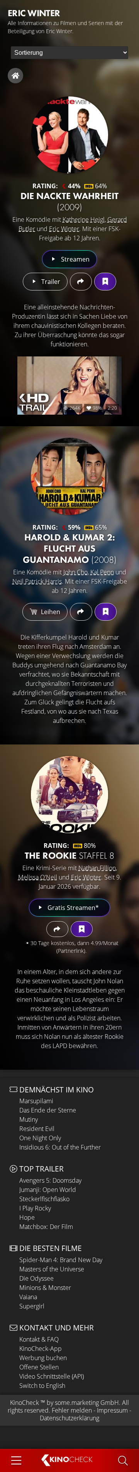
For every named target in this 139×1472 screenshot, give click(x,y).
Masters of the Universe (51, 1269)
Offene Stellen (39, 1367)
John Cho (75, 572)
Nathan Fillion (97, 868)
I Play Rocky (35, 1208)
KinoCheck (24, 1402)
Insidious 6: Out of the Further (60, 1147)
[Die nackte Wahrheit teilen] (81, 281)
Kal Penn (102, 572)
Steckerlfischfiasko (44, 1199)
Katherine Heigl (84, 219)
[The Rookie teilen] (57, 929)
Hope (27, 1217)
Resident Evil (36, 1129)
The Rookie (69, 855)
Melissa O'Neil (37, 877)
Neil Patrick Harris (37, 581)
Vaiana (28, 1297)
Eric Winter (64, 229)
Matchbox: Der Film (46, 1227)
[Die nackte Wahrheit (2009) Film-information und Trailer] (69, 135)
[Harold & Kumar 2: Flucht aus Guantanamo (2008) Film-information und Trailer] (69, 476)
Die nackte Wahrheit (69, 201)
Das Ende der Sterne (47, 1110)
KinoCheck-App (40, 1348)
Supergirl (31, 1306)
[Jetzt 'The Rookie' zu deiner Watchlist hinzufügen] (82, 929)
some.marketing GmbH (87, 1402)
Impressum (112, 1410)
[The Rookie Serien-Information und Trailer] (69, 794)
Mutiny (28, 1119)
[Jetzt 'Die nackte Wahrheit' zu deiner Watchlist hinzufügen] (105, 281)
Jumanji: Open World (47, 1189)
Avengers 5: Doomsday (50, 1180)
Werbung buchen (43, 1358)
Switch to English (42, 1385)
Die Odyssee (36, 1278)
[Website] (15, 75)
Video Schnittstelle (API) (51, 1376)
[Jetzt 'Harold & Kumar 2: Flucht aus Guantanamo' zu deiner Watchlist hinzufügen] (106, 612)
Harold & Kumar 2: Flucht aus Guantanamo (70, 548)
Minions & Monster (45, 1287)
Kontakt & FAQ (39, 1339)
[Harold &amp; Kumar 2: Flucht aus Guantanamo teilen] (81, 612)
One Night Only (40, 1138)
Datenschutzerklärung (69, 1418)
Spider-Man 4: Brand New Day (60, 1260)
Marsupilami (36, 1101)
